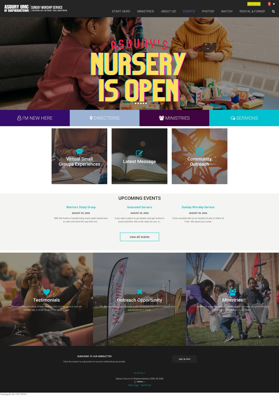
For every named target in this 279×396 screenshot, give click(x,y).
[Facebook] (269, 4)
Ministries (177, 118)
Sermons (247, 118)
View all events (140, 237)
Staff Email (146, 385)
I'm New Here (37, 118)
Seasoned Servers (139, 207)
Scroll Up (139, 373)
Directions (106, 118)
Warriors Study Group (81, 207)
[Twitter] (274, 4)
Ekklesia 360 (139, 381)
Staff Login (133, 385)
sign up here (184, 359)
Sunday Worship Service (198, 207)
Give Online (254, 4)
